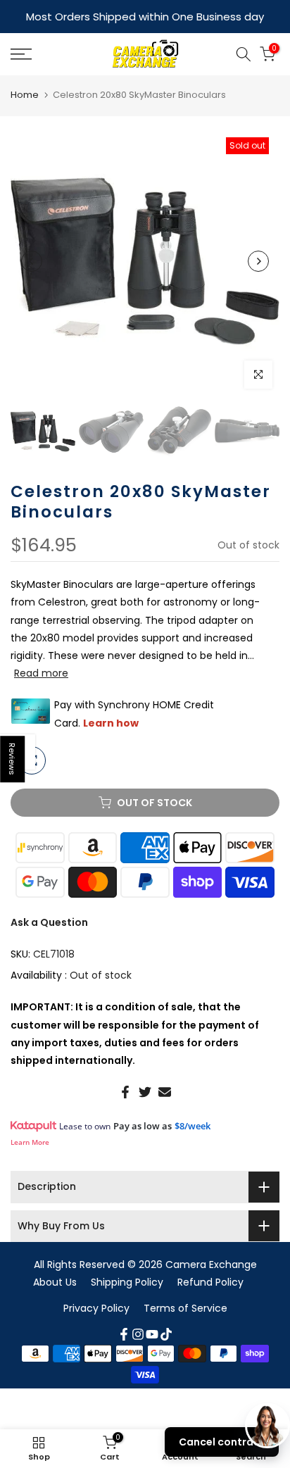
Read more (41, 671)
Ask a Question (49, 921)
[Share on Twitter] (145, 1090)
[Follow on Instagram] (138, 1332)
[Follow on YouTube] (152, 1332)
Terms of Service (185, 1307)
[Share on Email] (164, 1090)
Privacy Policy (96, 1307)
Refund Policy (210, 1281)
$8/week (192, 1124)
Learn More (30, 1141)
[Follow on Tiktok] (166, 1332)
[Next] (258, 259)
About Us (55, 1281)
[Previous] (31, 259)
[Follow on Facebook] (124, 1332)
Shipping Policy (127, 1281)
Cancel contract (222, 1442)
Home (25, 93)
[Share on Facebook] (125, 1090)
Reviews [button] (12, 759)
